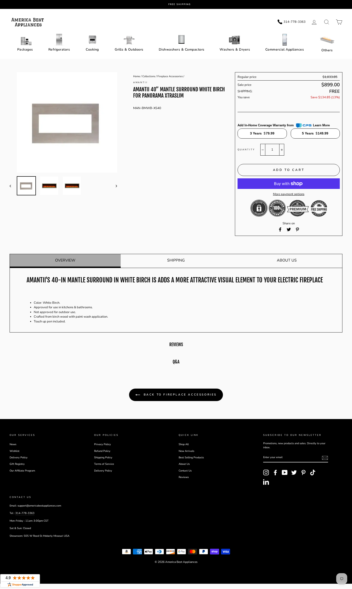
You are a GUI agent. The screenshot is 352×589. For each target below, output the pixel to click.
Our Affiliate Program (22, 470)
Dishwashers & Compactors (181, 49)
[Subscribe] (325, 458)
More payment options (288, 194)
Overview (65, 260)
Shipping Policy (103, 457)
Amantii (140, 82)
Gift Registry (17, 464)
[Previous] (13, 185)
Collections (148, 76)
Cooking (92, 49)
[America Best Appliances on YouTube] (285, 472)
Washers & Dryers (235, 49)
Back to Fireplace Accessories (179, 395)
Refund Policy (102, 451)
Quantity (246, 149)
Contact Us (185, 470)
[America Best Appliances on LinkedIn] (266, 482)
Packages (25, 49)
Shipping (176, 260)
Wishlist (14, 451)
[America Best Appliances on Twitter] (294, 472)
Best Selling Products (191, 457)
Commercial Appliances (284, 49)
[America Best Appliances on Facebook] (275, 472)
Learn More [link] (321, 125)
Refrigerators (59, 49)
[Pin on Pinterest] (297, 229)
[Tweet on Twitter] (289, 229)
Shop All (184, 444)
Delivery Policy (19, 457)
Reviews (184, 477)
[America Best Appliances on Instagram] (266, 472)
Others (327, 50)
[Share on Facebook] (280, 229)
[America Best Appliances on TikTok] (313, 472)
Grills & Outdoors (129, 49)
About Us (287, 260)
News (13, 444)
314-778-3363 (24, 513)
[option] (179, 4)
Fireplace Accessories (170, 76)
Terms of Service (104, 464)
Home (136, 76)
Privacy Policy (102, 444)
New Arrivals (186, 451)
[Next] (114, 185)
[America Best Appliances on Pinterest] (303, 472)
